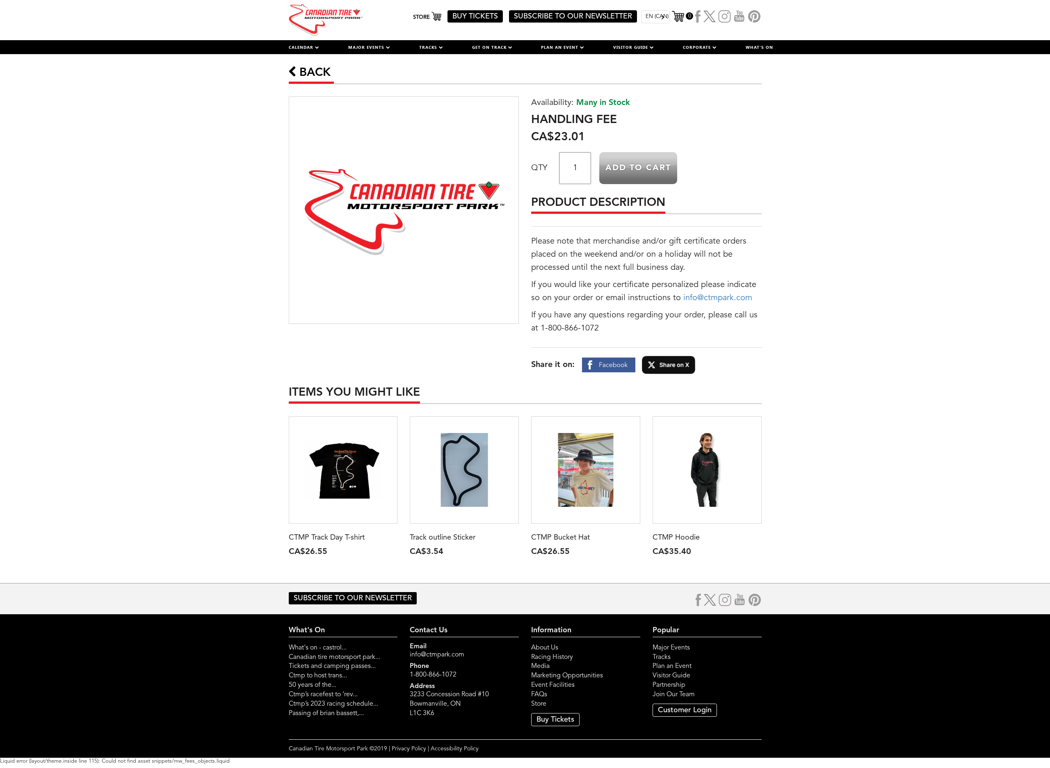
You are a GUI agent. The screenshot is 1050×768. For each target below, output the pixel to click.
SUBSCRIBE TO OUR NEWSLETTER (573, 16)
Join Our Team (674, 694)
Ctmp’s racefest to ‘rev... (323, 694)
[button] (304, 47)
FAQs (539, 694)
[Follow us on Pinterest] (754, 16)
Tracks (662, 657)
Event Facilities (553, 685)
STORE (422, 17)
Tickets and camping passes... (332, 666)
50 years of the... (312, 685)
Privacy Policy (409, 749)
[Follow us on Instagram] (725, 16)
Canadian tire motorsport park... (334, 657)
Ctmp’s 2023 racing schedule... (333, 704)
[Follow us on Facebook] (698, 16)
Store (538, 704)
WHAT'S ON (759, 47)
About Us (544, 648)
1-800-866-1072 (433, 675)
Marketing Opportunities (567, 675)
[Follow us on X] (709, 16)
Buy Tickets (555, 719)
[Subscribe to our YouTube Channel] (739, 16)
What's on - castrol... (318, 648)
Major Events (671, 648)
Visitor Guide (671, 675)
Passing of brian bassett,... (326, 713)
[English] (655, 17)
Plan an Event (672, 666)
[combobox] (655, 16)
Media (540, 666)
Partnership (669, 685)
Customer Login (685, 710)
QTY (539, 168)
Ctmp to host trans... (318, 675)
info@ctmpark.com (717, 298)
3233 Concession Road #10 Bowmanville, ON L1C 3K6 (449, 704)
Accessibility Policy (455, 749)
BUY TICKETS (475, 16)
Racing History (552, 657)
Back (313, 73)
